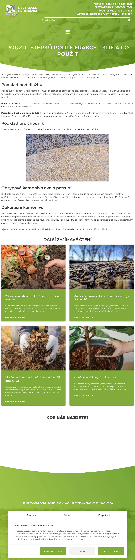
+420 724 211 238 (121, 10)
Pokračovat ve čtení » (15, 318)
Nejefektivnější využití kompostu (96, 377)
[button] (67, 31)
